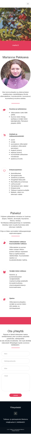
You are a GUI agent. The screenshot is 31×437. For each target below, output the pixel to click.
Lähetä (15, 395)
